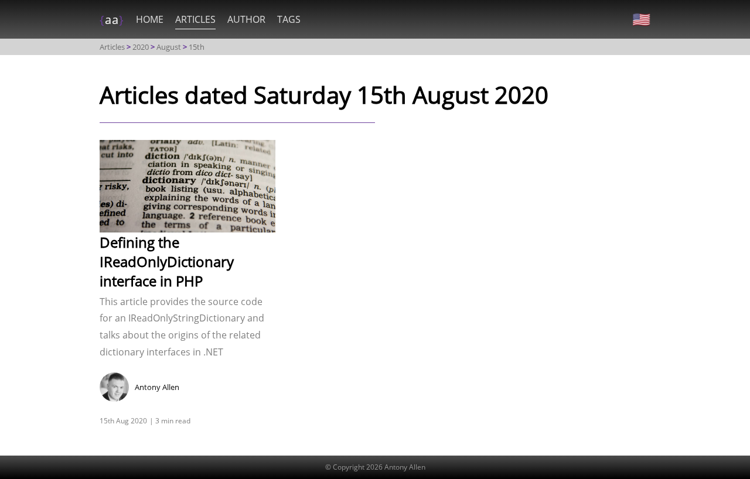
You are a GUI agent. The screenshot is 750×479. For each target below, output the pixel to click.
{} (112, 20)
